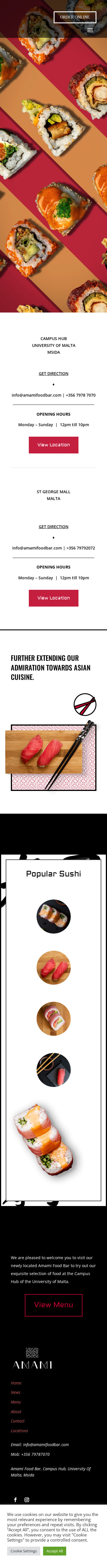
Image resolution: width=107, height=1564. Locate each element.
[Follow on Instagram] (26, 1499)
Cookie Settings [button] (24, 1550)
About (16, 1411)
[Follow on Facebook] (15, 1499)
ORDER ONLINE (75, 17)
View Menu (53, 1305)
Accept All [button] (55, 1550)
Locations (19, 1430)
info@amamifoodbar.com (36, 395)
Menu (16, 1402)
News (15, 1392)
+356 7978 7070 (81, 395)
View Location (53, 445)
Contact (18, 1421)
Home (16, 1383)
